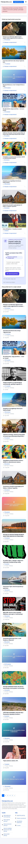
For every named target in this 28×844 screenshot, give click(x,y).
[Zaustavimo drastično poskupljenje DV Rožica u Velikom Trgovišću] (14, 201)
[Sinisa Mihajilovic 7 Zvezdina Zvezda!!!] (14, 224)
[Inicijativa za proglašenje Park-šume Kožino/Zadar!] (14, 177)
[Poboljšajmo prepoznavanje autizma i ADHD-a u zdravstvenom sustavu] (14, 153)
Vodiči (3, 813)
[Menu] (25, 2)
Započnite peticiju (18, 1)
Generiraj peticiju (13, 273)
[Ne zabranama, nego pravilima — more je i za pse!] (14, 105)
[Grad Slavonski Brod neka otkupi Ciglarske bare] (14, 57)
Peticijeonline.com (6, 2)
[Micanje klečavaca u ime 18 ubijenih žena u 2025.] (14, 81)
